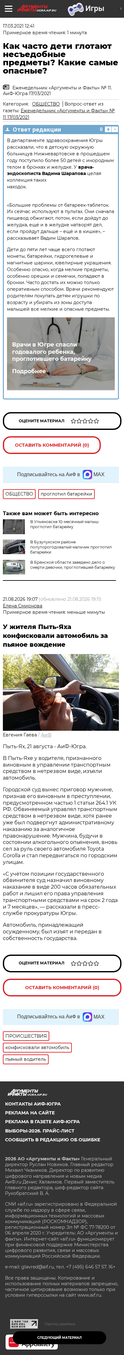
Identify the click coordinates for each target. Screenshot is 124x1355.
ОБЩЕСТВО (46, 104)
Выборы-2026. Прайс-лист (39, 1131)
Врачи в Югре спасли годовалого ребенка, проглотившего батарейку (52, 351)
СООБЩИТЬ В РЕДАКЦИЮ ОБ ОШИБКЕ (52, 1140)
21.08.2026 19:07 (20, 599)
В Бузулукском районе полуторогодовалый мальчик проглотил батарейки (71, 547)
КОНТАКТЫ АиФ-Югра (33, 1104)
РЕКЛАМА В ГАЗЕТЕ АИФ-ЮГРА (42, 1122)
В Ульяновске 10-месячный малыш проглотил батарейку (64, 524)
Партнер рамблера (60, 1324)
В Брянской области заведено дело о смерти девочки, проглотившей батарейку (72, 565)
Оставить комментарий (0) (52, 445)
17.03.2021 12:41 (18, 26)
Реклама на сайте (30, 1113)
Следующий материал (59, 1338)
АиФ (46, 735)
